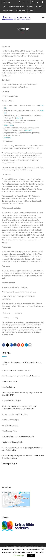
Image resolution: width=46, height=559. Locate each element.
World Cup (6, 2)
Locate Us (39, 6)
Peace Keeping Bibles (9, 431)
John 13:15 (28, 130)
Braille (31, 10)
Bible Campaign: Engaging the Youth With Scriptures (21, 376)
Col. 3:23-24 (8, 125)
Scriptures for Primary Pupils (12, 442)
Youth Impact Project (9, 464)
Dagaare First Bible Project (11, 400)
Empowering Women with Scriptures (15, 414)
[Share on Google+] (11, 345)
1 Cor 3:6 (19, 118)
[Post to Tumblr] (15, 345)
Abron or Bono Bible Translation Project (16, 370)
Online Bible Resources (16, 6)
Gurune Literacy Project (10, 420)
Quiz (4, 6)
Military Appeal (21, 10)
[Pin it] (18, 345)
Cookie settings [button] (18, 555)
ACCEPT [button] (30, 555)
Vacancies (30, 6)
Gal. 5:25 (7, 138)
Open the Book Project (10, 425)
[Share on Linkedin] (22, 345)
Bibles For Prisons (8, 387)
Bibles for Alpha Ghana (10, 381)
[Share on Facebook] (3, 345)
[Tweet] (7, 345)
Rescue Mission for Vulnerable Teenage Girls (18, 436)
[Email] (30, 345)
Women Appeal (8, 10)
